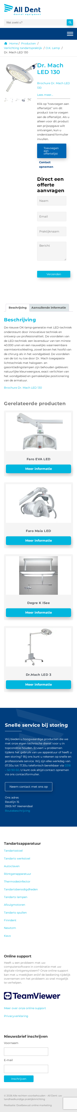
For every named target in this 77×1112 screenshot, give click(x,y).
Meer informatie (38, 469)
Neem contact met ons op (28, 786)
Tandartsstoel (13, 850)
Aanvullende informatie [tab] (48, 307)
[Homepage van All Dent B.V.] (27, 9)
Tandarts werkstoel (17, 858)
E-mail (8, 1060)
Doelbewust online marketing (34, 1105)
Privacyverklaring (16, 1016)
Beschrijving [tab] (18, 307)
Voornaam (11, 1043)
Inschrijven (18, 1079)
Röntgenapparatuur (17, 874)
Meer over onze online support (25, 1008)
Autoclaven (12, 866)
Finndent (10, 920)
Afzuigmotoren (14, 904)
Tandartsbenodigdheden (21, 889)
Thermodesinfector (17, 881)
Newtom (10, 928)
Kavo (7, 936)
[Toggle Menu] (70, 34)
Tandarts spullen (15, 912)
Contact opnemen (46, 164)
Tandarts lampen (15, 897)
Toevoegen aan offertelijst (51, 150)
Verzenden (54, 274)
